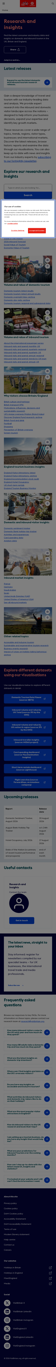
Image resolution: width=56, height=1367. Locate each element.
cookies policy (12, 223)
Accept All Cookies (36, 230)
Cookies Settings (17, 230)
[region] (28, 218)
